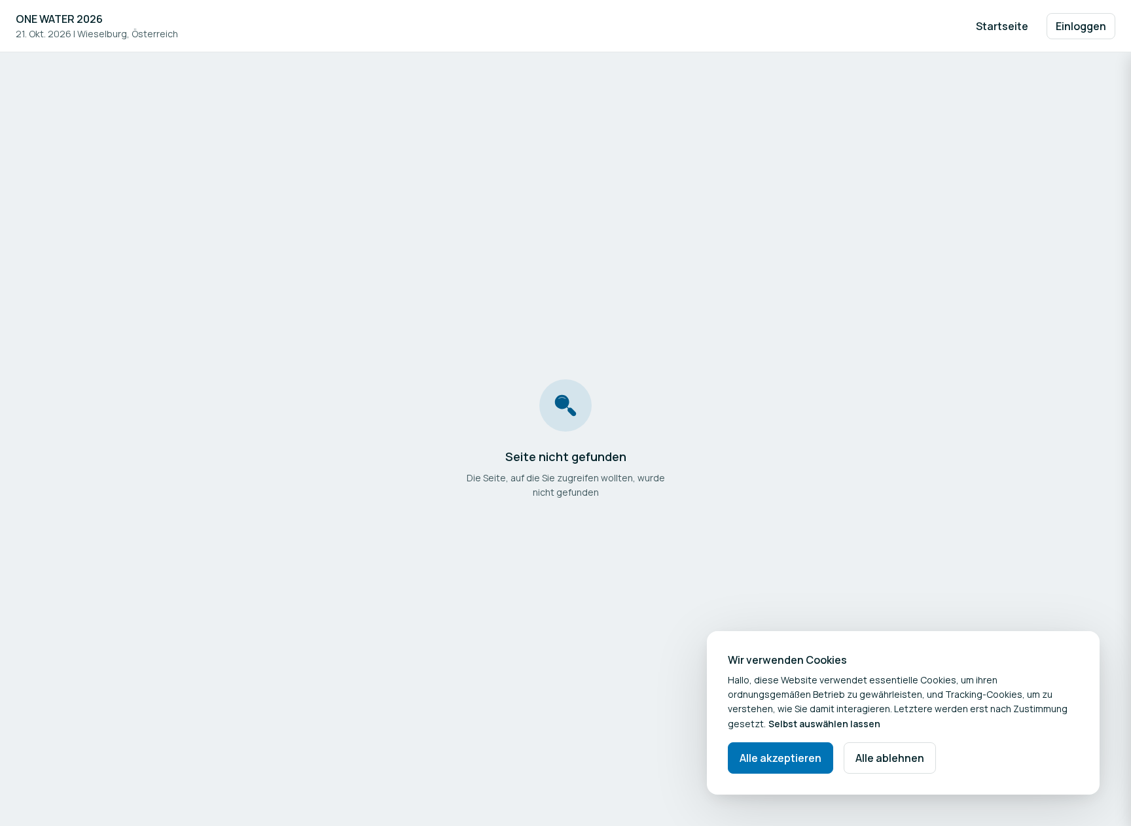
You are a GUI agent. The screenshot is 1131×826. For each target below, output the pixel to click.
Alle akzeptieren (780, 758)
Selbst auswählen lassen (824, 723)
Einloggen (1081, 26)
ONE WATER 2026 (59, 19)
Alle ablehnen (889, 758)
